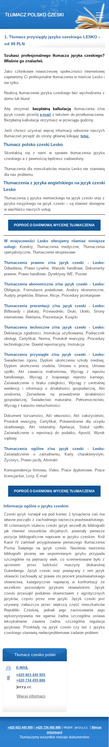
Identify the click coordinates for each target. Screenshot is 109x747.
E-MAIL (22, 668)
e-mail (45, 114)
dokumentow (79, 737)
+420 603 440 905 (30, 675)
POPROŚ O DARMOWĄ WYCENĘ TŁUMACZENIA (54, 225)
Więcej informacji (31, 696)
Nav (99, 15)
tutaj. (85, 136)
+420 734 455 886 (30, 680)
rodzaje (62, 737)
